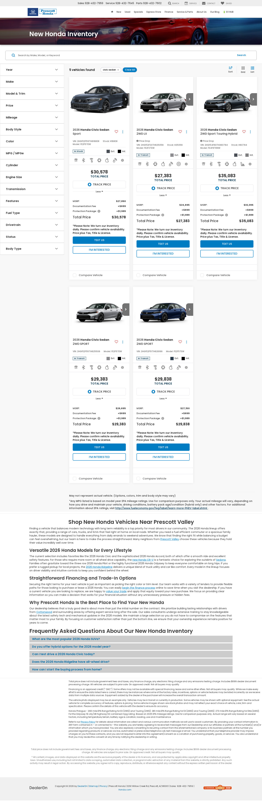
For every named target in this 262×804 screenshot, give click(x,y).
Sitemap (93, 786)
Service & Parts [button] (185, 11)
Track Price (102, 184)
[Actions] (123, 132)
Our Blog (214, 11)
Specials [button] (138, 11)
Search (241, 55)
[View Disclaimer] (122, 160)
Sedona (221, 560)
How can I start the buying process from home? (67, 669)
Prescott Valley (169, 539)
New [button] (119, 11)
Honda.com (125, 789)
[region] (99, 216)
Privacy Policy (88, 721)
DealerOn (82, 786)
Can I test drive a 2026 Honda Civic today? (63, 654)
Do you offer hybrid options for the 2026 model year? (71, 647)
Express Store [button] (154, 11)
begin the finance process (138, 588)
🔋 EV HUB (228, 11)
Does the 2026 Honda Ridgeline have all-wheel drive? (70, 662)
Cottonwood (44, 612)
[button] (125, 99)
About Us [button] (202, 11)
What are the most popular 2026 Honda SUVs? (66, 639)
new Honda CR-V (142, 560)
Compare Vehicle (90, 275)
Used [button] (127, 11)
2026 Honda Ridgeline (99, 567)
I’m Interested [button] (99, 250)
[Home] (112, 12)
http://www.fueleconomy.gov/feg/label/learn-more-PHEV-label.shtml (161, 508)
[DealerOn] (38, 787)
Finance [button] (169, 11)
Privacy (103, 786)
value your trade (116, 591)
